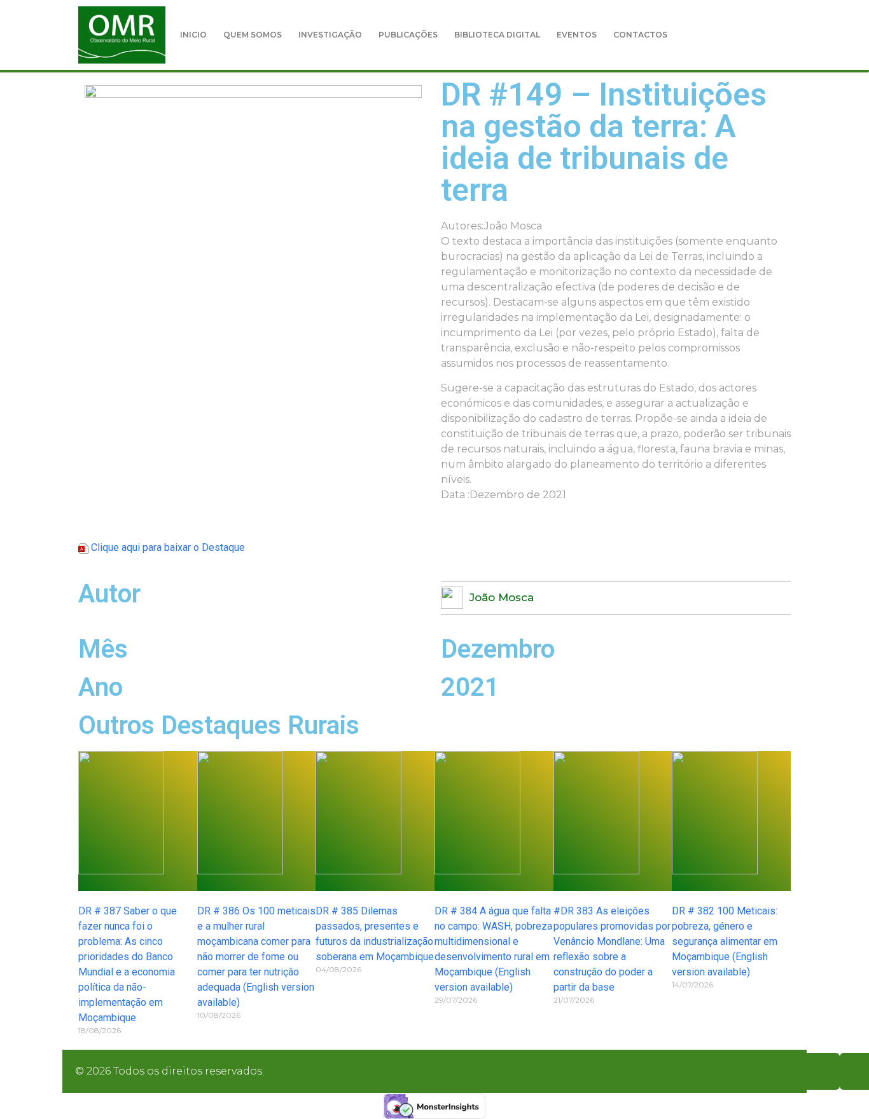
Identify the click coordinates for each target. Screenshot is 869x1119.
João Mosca (501, 597)
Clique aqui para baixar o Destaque (168, 547)
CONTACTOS (640, 34)
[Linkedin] (821, 1071)
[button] (798, 34)
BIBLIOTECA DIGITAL (497, 34)
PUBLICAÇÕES (408, 34)
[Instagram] (784, 1071)
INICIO (193, 34)
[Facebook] (747, 1071)
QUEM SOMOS (252, 34)
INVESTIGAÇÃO (330, 34)
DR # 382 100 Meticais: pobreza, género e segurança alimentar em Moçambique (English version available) (724, 941)
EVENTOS (577, 34)
